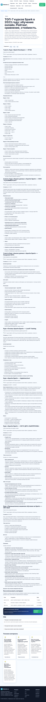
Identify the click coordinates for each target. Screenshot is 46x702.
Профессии (12, 5)
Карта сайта (20, 8)
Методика (37, 695)
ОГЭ (25, 693)
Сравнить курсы (28, 5)
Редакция (37, 693)
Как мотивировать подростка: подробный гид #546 (23, 640)
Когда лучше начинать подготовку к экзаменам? (14, 629)
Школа (20, 3)
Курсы (29, 3)
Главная (2, 10)
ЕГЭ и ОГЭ (25, 3)
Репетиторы (34, 3)
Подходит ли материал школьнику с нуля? (13, 619)
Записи (6, 10)
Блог (17, 3)
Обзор (11, 46)
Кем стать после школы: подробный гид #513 (35, 640)
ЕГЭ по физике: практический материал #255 (8, 640)
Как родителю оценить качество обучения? (13, 625)
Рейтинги (16, 696)
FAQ (17, 46)
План (14, 46)
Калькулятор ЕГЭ (13, 8)
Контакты (37, 696)
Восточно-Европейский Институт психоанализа (7, 665)
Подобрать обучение (42, 5)
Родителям (12, 3)
